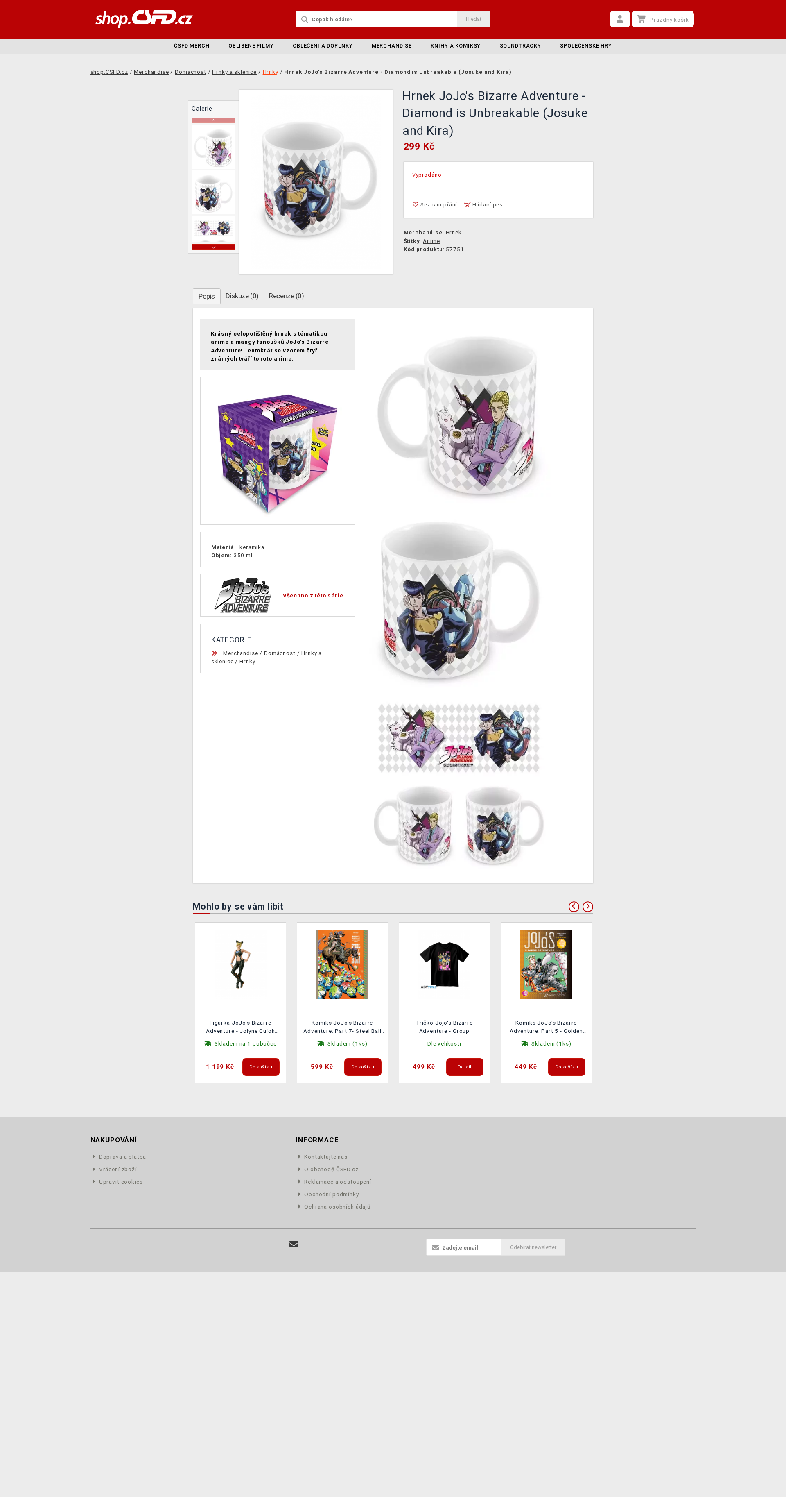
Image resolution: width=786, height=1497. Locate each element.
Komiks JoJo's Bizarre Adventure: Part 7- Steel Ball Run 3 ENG (342, 1027)
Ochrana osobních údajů (337, 1206)
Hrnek (454, 232)
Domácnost (280, 653)
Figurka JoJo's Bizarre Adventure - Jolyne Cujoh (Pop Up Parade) (240, 1027)
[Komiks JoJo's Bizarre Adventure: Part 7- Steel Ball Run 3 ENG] (342, 964)
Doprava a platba (123, 1156)
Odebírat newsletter (533, 1247)
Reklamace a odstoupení (337, 1181)
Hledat (473, 19)
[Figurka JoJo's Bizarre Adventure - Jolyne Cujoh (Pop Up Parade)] (241, 964)
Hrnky (247, 661)
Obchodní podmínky (331, 1194)
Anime (431, 241)
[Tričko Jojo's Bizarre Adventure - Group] (444, 964)
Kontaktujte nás (326, 1156)
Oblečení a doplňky (322, 46)
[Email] (294, 1244)
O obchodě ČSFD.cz (331, 1169)
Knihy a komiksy (456, 46)
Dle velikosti (444, 1043)
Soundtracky (520, 46)
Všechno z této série (313, 595)
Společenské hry (586, 46)
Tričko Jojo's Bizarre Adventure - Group (444, 1026)
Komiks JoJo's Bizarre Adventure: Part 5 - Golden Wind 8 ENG (546, 1027)
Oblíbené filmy (251, 46)
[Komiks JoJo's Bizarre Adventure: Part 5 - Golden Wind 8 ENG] (546, 964)
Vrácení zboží (118, 1169)
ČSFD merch (192, 46)
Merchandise (392, 46)
